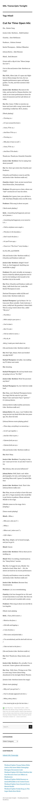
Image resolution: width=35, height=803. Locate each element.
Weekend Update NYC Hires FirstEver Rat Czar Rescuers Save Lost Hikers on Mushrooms (18, 774)
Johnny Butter (7, 713)
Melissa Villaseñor (13, 715)
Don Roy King (9, 707)
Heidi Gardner (15, 711)
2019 (27, 707)
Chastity (20, 709)
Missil (19, 715)
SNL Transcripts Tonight (15, 6)
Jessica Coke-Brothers (25, 711)
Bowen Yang (14, 709)
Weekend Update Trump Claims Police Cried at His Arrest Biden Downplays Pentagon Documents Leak (17, 767)
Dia (10, 711)
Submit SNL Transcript (10, 755)
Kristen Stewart (24, 713)
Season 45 (12, 716)
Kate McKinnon (15, 713)
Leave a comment (21, 716)
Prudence (24, 715)
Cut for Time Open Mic (17, 23)
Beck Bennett (6, 709)
